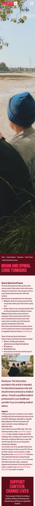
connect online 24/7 (19, 454)
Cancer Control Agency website (17, 459)
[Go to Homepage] (7, 3)
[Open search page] (32, 3)
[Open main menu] (16, 3)
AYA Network (27, 331)
